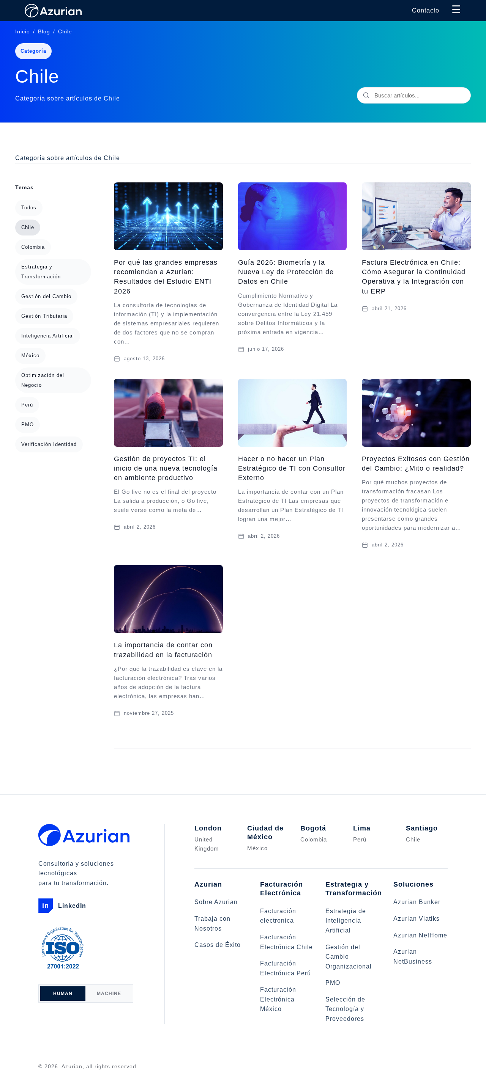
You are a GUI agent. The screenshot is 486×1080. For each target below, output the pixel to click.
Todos (28, 207)
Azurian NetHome (420, 935)
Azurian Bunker (416, 902)
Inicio (22, 31)
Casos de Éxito (217, 945)
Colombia (33, 247)
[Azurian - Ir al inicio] (53, 10)
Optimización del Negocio (42, 380)
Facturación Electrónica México (278, 999)
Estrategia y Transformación (41, 271)
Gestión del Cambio (46, 296)
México (30, 355)
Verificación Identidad (49, 444)
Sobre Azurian (216, 902)
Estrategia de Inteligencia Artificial (345, 921)
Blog (44, 31)
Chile (27, 227)
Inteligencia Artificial (47, 336)
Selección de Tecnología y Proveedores (345, 1009)
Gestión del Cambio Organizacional (348, 957)
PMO (27, 424)
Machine (109, 993)
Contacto (425, 10)
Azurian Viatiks (416, 918)
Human (63, 993)
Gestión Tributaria (44, 316)
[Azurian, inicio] (91, 835)
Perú (27, 405)
